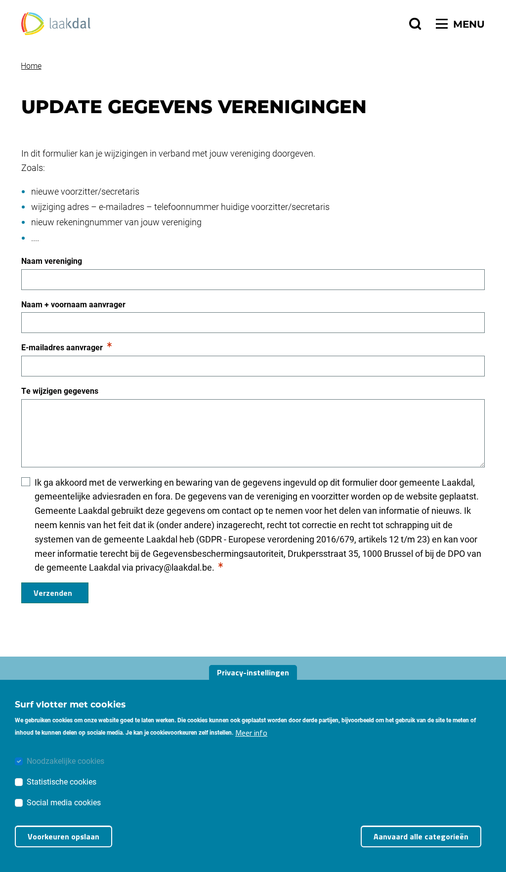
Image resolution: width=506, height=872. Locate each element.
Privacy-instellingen (253, 672)
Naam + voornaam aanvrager (73, 304)
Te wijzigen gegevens (59, 390)
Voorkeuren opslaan (63, 836)
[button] (415, 24)
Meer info (251, 733)
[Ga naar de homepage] (55, 23)
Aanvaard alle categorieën (421, 836)
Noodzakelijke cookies (65, 760)
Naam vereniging (51, 260)
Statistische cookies (61, 781)
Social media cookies (64, 802)
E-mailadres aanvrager (62, 348)
